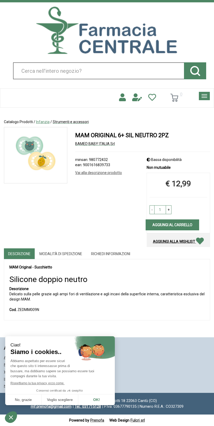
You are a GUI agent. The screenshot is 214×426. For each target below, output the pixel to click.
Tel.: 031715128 (88, 406)
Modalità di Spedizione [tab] (60, 254)
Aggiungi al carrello (172, 225)
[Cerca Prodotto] (195, 70)
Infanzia (43, 122)
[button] (152, 209)
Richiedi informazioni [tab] (110, 254)
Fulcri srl (137, 420)
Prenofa (97, 420)
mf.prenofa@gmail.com (51, 406)
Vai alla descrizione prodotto (98, 173)
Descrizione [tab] (19, 254)
